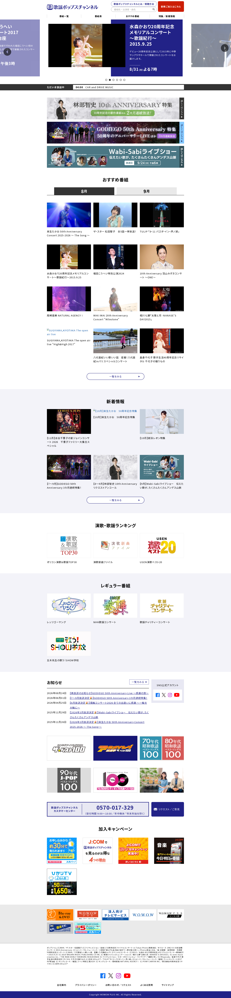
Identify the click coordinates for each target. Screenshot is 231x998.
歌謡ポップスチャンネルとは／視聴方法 (134, 3)
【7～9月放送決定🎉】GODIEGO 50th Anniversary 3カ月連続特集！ (108, 698)
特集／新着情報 (167, 16)
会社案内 (61, 984)
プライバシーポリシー (86, 984)
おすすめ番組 (132, 16)
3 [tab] (113, 80)
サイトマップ (168, 984)
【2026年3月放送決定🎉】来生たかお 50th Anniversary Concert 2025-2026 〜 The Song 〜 (107, 724)
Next (225, 48)
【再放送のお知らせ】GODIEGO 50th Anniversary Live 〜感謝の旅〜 (109, 693)
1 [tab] (106, 80)
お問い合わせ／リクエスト (118, 984)
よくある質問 (146, 984)
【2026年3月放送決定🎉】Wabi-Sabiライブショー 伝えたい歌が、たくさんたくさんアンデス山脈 (109, 715)
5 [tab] (120, 80)
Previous (7, 52)
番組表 (98, 16)
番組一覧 (64, 16)
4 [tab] (117, 80)
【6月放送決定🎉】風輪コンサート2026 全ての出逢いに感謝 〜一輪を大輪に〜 (108, 705)
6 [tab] (124, 80)
